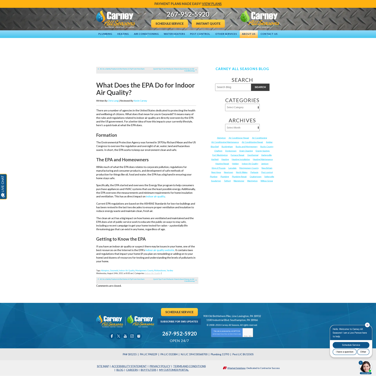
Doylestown (230, 151)
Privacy (246, 336)
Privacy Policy (223, 334)
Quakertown (255, 176)
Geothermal (252, 155)
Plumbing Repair (239, 176)
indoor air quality (155, 196)
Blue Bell (215, 146)
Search (260, 87)
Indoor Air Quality (127, 270)
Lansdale (232, 168)
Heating (225, 159)
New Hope (216, 172)
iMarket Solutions (236, 368)
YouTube (125, 336)
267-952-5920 (179, 333)
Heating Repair (222, 163)
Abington (105, 270)
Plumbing (224, 176)
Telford (227, 181)
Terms (250, 336)
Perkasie (254, 172)
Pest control (267, 172)
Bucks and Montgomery (246, 146)
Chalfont (218, 151)
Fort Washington (220, 155)
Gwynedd (114, 270)
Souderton (216, 181)
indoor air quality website (159, 250)
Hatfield (215, 159)
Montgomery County (144, 270)
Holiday (235, 163)
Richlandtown (160, 270)
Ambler (269, 142)
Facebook (112, 336)
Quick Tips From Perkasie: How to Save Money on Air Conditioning (173, 70)
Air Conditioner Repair (239, 138)
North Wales (241, 172)
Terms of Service (234, 334)
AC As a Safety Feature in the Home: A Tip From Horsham (122, 69)
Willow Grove (267, 181)
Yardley (170, 270)
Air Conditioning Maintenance (225, 142)
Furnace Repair (237, 155)
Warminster (239, 181)
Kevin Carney (140, 100)
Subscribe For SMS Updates (179, 321)
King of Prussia (218, 168)
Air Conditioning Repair (252, 142)
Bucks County (266, 146)
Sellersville (269, 176)
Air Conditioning (259, 138)
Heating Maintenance (263, 159)
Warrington (252, 181)
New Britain (267, 168)
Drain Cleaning (246, 151)
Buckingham (227, 146)
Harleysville (266, 155)
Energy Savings (263, 151)
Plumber (214, 176)
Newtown (228, 172)
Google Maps (139, 336)
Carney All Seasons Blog (242, 69)
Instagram (132, 336)
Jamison (264, 163)
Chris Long (113, 100)
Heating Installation (241, 159)
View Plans (212, 4)
